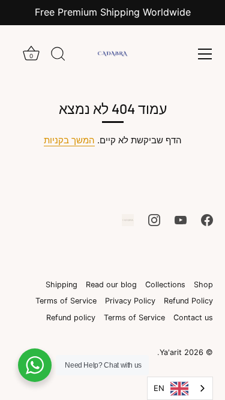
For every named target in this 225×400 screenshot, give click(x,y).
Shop (203, 284)
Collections (165, 284)
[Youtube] (181, 219)
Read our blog (111, 284)
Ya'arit (171, 352)
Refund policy (70, 317)
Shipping (61, 284)
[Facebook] (207, 219)
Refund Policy (188, 300)
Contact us (193, 317)
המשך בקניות (69, 140)
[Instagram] (154, 219)
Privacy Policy (130, 300)
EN (159, 388)
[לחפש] (58, 56)
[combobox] (180, 388)
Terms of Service (66, 300)
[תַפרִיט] (204, 54)
